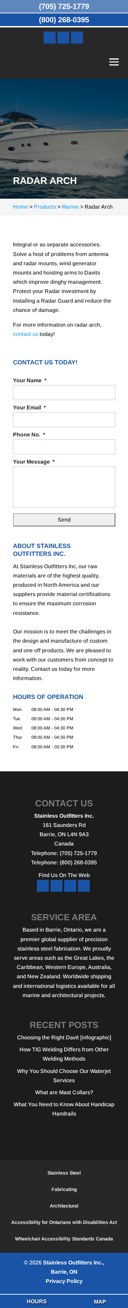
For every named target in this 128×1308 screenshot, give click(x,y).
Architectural (64, 1205)
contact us (25, 334)
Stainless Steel (64, 1173)
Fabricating (64, 1189)
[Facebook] (50, 38)
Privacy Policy (64, 1281)
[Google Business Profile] (77, 38)
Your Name (29, 380)
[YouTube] (63, 38)
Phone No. (29, 434)
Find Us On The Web (64, 875)
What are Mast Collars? (64, 1092)
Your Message (34, 462)
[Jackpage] (84, 886)
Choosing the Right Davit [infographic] (64, 1037)
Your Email (29, 407)
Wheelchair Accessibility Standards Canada (64, 1238)
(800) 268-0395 (64, 19)
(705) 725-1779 (64, 6)
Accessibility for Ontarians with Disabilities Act (64, 1222)
